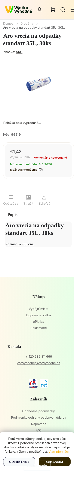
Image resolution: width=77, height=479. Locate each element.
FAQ (38, 430)
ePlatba (38, 322)
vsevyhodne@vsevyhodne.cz (38, 363)
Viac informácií (59, 451)
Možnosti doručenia (23, 169)
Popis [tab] (12, 214)
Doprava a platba (38, 315)
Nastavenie (37, 466)
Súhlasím (54, 461)
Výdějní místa (38, 309)
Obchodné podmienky (38, 411)
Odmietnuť (19, 461)
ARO (19, 52)
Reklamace (38, 328)
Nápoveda (38, 424)
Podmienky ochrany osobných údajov (38, 417)
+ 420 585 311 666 (38, 356)
